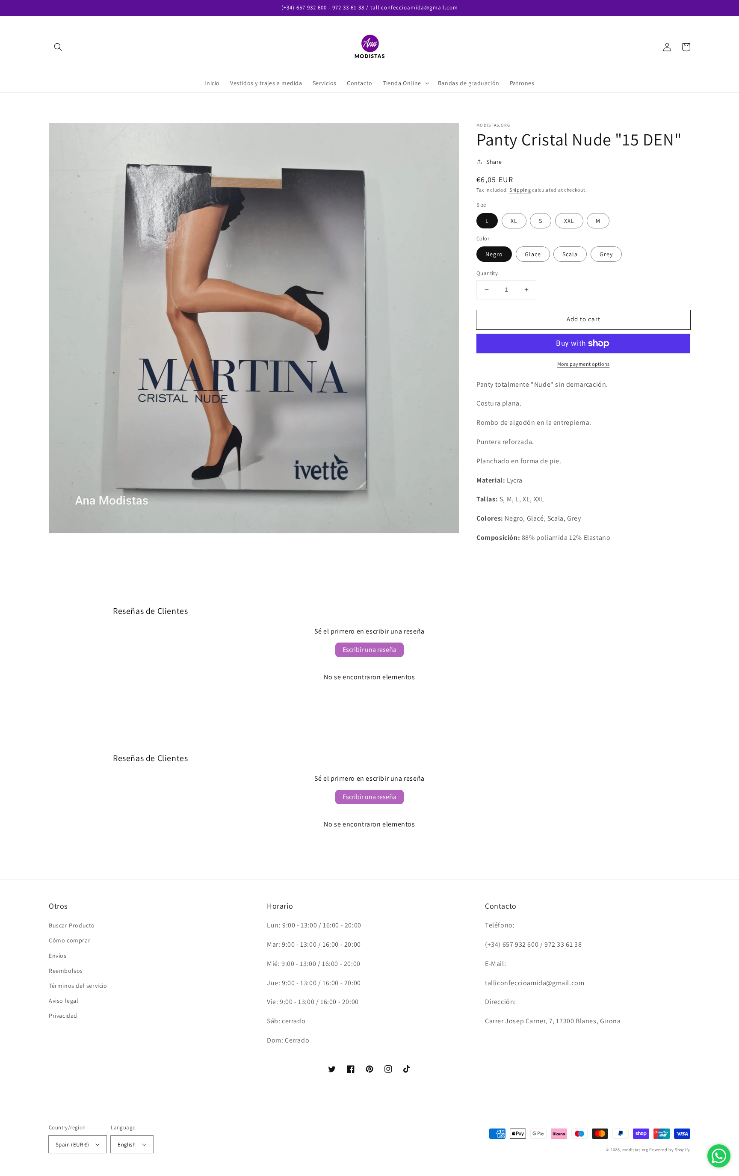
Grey (606, 254)
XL (514, 221)
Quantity (487, 273)
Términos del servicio (78, 985)
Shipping (520, 190)
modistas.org (635, 1149)
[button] (58, 47)
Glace (533, 254)
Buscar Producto (72, 925)
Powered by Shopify (669, 1149)
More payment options (583, 364)
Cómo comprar (69, 940)
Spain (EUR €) (72, 1144)
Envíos (58, 956)
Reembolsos (66, 971)
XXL (569, 221)
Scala (570, 254)
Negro (494, 254)
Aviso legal (64, 1000)
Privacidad (63, 1015)
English (127, 1144)
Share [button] (494, 162)
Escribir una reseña (369, 649)
